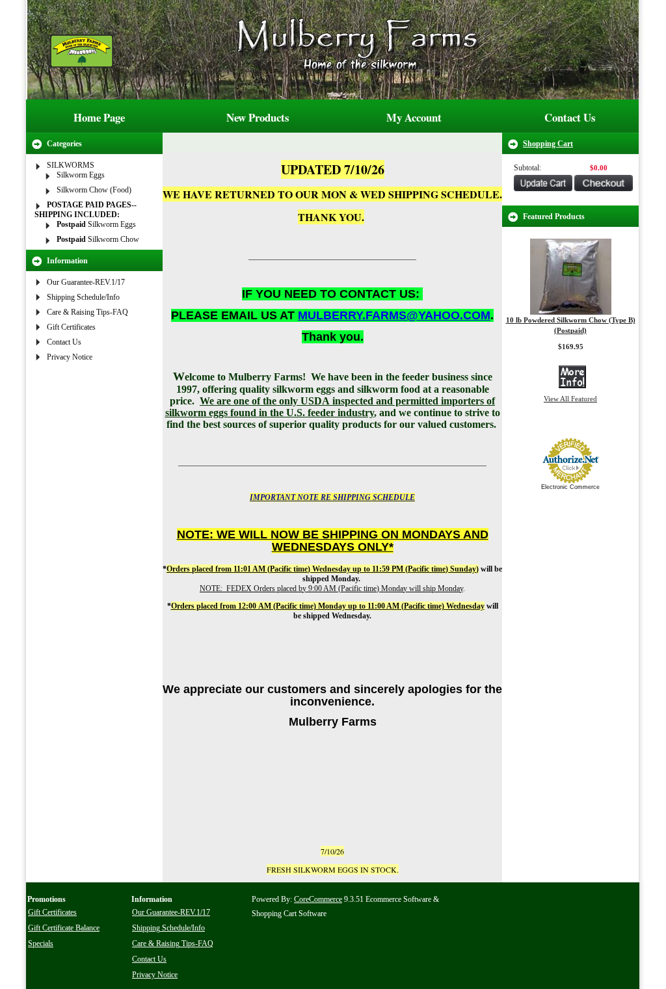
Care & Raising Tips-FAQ (87, 312)
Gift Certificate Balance (64, 927)
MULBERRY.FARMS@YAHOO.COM (394, 315)
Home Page (99, 117)
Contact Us (570, 117)
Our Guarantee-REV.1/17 (86, 282)
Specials (40, 943)
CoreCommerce (318, 899)
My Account (414, 117)
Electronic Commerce (570, 487)
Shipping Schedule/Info (83, 297)
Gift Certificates (71, 327)
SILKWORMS (70, 165)
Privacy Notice (69, 357)
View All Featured (570, 398)
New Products (257, 117)
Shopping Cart (548, 143)
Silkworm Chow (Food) (94, 189)
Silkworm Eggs (81, 174)
